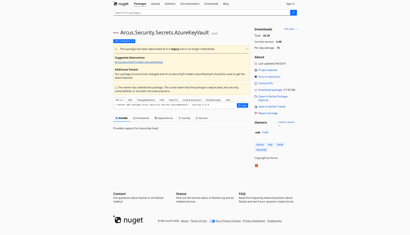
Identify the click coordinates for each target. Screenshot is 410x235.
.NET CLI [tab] (119, 100)
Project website (267, 70)
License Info (265, 83)
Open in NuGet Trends (272, 106)
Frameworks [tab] (142, 118)
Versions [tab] (203, 118)
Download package (270, 90)
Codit (265, 132)
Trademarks (274, 221)
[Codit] (258, 132)
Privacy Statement (254, 221)
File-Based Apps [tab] (213, 100)
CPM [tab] (162, 100)
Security (261, 149)
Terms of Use (199, 221)
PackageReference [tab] (146, 100)
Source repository (269, 76)
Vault (280, 144)
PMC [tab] (130, 100)
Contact (119, 194)
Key (270, 144)
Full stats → (290, 28)
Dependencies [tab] (165, 118)
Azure (260, 144)
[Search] (293, 13)
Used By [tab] (185, 118)
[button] (181, 49)
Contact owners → (286, 124)
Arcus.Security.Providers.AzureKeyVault (139, 62)
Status (181, 194)
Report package (268, 113)
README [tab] (123, 118)
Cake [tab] (228, 100)
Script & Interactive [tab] (192, 100)
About (184, 221)
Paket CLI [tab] (173, 100)
